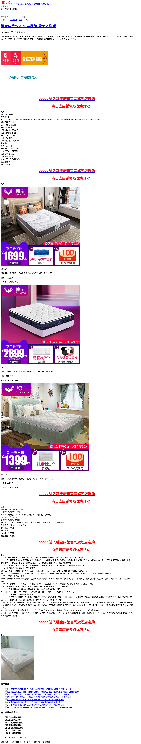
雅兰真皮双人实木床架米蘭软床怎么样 (60, 694)
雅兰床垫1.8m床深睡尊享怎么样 (51, 700)
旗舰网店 (45, 4)
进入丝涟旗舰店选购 (13, 730)
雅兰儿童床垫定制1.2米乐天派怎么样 (57, 708)
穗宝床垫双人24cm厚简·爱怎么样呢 (28, 26)
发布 (20, 20)
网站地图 (23, 738)
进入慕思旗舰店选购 (13, 725)
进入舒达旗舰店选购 (13, 733)
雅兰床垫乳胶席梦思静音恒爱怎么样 (57, 697)
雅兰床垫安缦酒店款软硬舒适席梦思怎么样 (65, 692)
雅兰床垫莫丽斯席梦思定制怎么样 (54, 702)
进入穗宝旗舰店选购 (13, 720)
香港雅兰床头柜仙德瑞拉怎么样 (51, 705)
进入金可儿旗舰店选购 (14, 723)
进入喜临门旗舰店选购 (14, 728)
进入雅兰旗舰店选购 (13, 717)
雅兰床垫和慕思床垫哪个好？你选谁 (57, 689)
